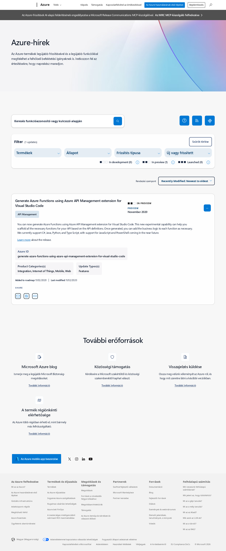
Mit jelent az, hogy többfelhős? (197, 495)
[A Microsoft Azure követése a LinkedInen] (83, 459)
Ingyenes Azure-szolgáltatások (61, 498)
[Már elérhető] (208, 162)
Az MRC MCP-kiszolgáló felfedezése (177, 15)
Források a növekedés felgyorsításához (91, 497)
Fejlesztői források (157, 498)
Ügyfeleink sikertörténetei (23, 523)
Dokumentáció (155, 487)
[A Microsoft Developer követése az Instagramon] (77, 459)
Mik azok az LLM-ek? (192, 518)
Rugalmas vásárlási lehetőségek (61, 503)
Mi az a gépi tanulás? (192, 501)
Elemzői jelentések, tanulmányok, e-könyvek (160, 516)
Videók (152, 523)
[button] (184, 121)
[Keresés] (118, 121)
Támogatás (97, 4)
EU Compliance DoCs (180, 544)
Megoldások (87, 490)
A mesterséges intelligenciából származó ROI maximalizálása (61, 516)
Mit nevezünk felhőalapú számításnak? (194, 488)
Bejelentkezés (196, 4)
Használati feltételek (122, 544)
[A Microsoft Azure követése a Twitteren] (69, 459)
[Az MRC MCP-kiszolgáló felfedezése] (210, 121)
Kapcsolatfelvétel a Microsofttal (77, 544)
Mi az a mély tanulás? (192, 506)
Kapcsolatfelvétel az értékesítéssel (123, 4)
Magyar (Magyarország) (27, 539)
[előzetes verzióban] (173, 162)
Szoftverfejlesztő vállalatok (125, 487)
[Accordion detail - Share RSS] (26, 296)
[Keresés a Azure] (210, 4)
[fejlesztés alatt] (137, 162)
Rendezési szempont (146, 181)
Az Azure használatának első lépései (164, 4)
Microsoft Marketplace (123, 492)
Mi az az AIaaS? (190, 512)
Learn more (24, 240)
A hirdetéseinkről (158, 544)
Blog (151, 492)
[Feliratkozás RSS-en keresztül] (197, 121)
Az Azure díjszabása (56, 492)
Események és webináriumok (162, 509)
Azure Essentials (18, 518)
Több (56, 4)
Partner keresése (121, 498)
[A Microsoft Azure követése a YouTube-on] (90, 459)
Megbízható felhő (19, 512)
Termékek (51, 487)
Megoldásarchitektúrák (92, 504)
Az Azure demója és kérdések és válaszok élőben (95, 517)
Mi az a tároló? (189, 523)
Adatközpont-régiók (20, 506)
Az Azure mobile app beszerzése (39, 459)
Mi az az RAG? (189, 529)
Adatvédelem (102, 544)
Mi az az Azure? (18, 487)
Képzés (84, 4)
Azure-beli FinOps (55, 509)
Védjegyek (140, 544)
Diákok (152, 503)
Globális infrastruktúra (21, 501)
